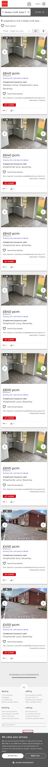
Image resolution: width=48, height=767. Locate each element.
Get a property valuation (33, 695)
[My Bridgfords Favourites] (29, 5)
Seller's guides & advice (33, 702)
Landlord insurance (32, 716)
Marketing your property (33, 700)
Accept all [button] (13, 756)
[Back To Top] (24, 687)
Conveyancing (7, 700)
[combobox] (16, 12)
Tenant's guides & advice (10, 718)
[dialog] (24, 750)
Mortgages (5, 697)
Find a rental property (9, 711)
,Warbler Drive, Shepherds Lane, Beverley (24, 75)
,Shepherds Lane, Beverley (24, 312)
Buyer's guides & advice (10, 702)
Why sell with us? (31, 697)
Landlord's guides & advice (34, 718)
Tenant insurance (8, 716)
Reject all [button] (35, 756)
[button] (24, 762)
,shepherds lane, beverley (24, 155)
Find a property (7, 695)
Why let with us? (31, 711)
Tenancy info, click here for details (15, 78)
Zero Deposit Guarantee (10, 714)
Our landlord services (32, 714)
